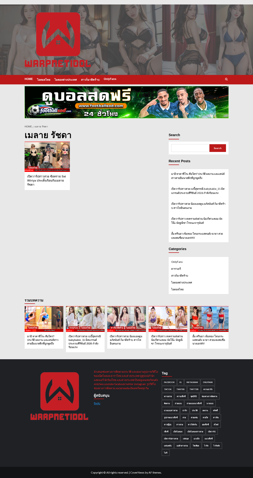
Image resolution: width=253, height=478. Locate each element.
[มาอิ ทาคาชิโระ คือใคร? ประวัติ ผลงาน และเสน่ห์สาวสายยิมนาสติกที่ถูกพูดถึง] (44, 319)
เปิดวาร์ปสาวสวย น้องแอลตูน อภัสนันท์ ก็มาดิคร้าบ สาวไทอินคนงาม (198, 205)
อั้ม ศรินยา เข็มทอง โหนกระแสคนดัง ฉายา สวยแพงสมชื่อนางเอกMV (197, 235)
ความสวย (168, 396)
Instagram (192, 382)
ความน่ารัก (208, 389)
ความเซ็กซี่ (181, 396)
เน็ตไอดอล (177, 431)
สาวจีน (216, 417)
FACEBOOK (169, 382)
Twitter (193, 389)
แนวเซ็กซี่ (209, 438)
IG (181, 382)
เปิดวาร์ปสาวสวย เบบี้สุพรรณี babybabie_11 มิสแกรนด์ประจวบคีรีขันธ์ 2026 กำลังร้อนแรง (197, 190)
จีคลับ (97, 403)
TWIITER (180, 389)
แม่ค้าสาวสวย (182, 445)
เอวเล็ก (197, 438)
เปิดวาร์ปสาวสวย (171, 438)
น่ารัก (184, 410)
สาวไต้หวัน (192, 424)
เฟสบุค (186, 438)
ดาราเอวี (176, 268)
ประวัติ (195, 410)
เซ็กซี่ (166, 431)
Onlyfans (208, 382)
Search (174, 135)
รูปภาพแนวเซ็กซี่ (171, 417)
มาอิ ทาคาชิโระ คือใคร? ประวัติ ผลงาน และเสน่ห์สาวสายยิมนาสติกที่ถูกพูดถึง (198, 175)
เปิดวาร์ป (211, 431)
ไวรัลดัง (216, 445)
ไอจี (165, 453)
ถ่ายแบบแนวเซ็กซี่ (194, 403)
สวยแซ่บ (194, 417)
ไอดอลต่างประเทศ (66, 79)
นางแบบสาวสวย (170, 410)
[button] (226, 79)
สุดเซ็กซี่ (205, 424)
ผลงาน (205, 410)
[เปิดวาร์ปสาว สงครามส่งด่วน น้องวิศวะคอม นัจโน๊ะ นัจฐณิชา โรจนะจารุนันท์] (168, 319)
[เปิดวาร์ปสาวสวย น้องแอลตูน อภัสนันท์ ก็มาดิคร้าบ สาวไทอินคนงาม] (126, 319)
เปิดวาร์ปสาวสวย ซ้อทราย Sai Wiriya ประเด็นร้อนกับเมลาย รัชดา (46, 180)
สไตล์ (216, 424)
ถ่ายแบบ (178, 403)
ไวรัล (206, 445)
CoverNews (137, 472)
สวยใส (205, 417)
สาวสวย (179, 424)
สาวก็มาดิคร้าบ (90, 79)
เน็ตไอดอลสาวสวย (195, 431)
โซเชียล (196, 445)
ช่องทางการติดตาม (209, 396)
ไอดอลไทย (43, 79)
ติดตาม (167, 403)
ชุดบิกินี (194, 396)
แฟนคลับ (168, 445)
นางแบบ (210, 403)
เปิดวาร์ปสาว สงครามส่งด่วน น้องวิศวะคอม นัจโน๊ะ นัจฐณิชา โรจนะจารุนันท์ (196, 220)
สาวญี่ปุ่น (167, 424)
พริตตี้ (215, 410)
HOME (29, 79)
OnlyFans (110, 79)
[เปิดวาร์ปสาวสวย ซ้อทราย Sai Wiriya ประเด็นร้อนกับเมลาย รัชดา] (47, 157)
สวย (184, 417)
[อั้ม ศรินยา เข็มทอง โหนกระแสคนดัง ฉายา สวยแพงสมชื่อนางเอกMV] (209, 319)
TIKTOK (167, 389)
